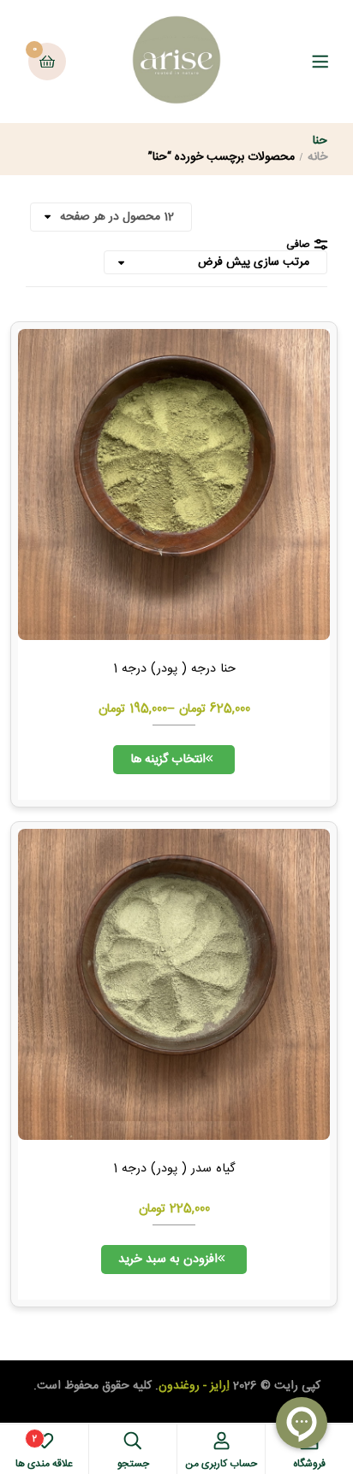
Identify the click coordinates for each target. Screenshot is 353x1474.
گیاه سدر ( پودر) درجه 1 (174, 1168)
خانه (317, 157)
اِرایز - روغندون (194, 1386)
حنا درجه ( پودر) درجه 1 (174, 669)
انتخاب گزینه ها (168, 759)
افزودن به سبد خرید (168, 1259)
